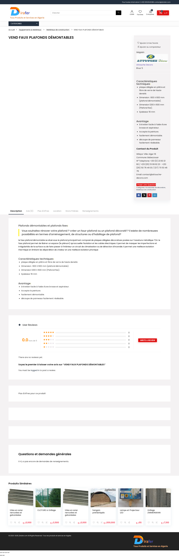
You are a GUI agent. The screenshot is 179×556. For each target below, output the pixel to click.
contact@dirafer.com (162, 2)
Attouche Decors (144, 64)
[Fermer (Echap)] (8, 552)
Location (57, 211)
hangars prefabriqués (98, 511)
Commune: (141, 157)
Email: (139, 174)
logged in (35, 370)
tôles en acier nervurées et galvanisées (16, 512)
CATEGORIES (16, 23)
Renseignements (90, 211)
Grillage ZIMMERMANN (153, 511)
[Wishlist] (140, 12)
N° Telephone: (143, 160)
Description (16, 211)
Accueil (12, 30)
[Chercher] (118, 12)
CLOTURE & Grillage (46, 510)
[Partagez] (6, 552)
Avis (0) (29, 211)
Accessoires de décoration (155, 187)
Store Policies (72, 211)
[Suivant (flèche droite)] (3, 555)
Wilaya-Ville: (142, 154)
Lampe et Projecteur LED (129, 511)
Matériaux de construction (58, 30)
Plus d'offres (43, 211)
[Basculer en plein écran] (3, 552)
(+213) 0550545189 (147, 2)
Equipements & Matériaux (30, 30)
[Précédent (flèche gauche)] (1, 555)
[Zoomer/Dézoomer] (1, 552)
